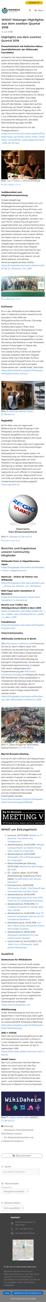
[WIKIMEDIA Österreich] (11, 10)
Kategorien (6, 1187)
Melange (8, 1126)
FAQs (7, 1293)
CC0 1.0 (18, 185)
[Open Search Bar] (30, 10)
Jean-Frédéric (14, 181)
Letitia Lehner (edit (19, 1117)
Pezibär (13, 536)
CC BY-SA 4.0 (7, 414)
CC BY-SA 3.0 (25, 536)
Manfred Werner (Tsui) (20, 411)
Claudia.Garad (9, 299)
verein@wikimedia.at (25, 1233)
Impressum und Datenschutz (27, 1293)
